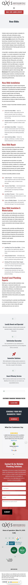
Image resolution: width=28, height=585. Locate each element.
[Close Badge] (20, 581)
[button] (2, 442)
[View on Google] (14, 443)
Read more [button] (14, 440)
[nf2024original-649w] (14, 547)
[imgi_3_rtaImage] (22, 547)
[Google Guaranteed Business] (10, 559)
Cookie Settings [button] (6, 581)
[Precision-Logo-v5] (18, 556)
